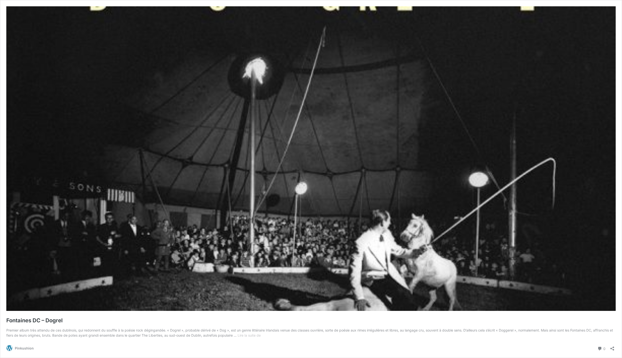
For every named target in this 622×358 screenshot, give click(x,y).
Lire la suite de (249, 335)
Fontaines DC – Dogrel (34, 320)
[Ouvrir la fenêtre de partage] (612, 347)
